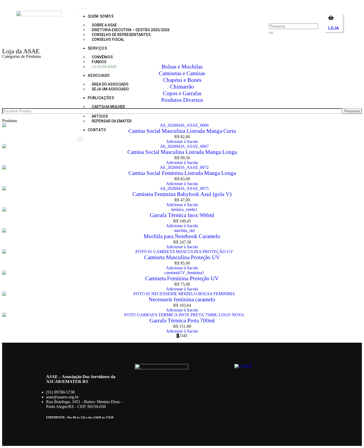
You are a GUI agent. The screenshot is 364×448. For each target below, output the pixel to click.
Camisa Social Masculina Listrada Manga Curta (182, 131)
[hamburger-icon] (83, 8)
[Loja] (331, 17)
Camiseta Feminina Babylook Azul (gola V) (182, 194)
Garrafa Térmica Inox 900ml (182, 215)
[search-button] (271, 33)
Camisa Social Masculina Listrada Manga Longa (182, 152)
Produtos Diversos (182, 100)
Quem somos (101, 16)
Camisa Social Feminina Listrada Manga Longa (182, 173)
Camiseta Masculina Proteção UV (182, 257)
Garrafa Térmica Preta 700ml (182, 320)
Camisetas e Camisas (182, 73)
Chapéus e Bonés (182, 80)
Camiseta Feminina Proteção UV (182, 278)
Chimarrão (182, 86)
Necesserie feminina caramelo (182, 299)
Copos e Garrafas (182, 93)
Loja (333, 28)
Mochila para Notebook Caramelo (182, 236)
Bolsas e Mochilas (182, 66)
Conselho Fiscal (108, 39)
